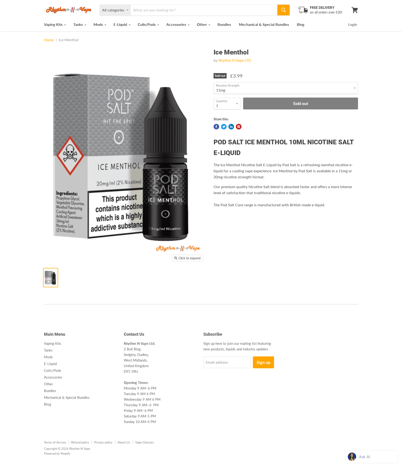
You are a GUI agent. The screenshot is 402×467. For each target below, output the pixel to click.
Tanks (78, 24)
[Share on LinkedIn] (231, 126)
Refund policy (80, 442)
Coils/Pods (147, 24)
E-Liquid (121, 24)
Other (202, 24)
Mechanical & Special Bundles (264, 24)
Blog (300, 24)
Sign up (263, 362)
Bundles (224, 24)
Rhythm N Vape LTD (234, 60)
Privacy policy (103, 442)
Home (49, 40)
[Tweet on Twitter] (224, 126)
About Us (123, 442)
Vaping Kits (54, 24)
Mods (99, 24)
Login (352, 24)
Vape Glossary (144, 442)
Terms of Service (55, 442)
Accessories (176, 24)
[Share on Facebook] (216, 126)
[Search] (283, 10)
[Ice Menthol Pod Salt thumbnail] (51, 277)
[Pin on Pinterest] (238, 126)
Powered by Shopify (57, 453)
